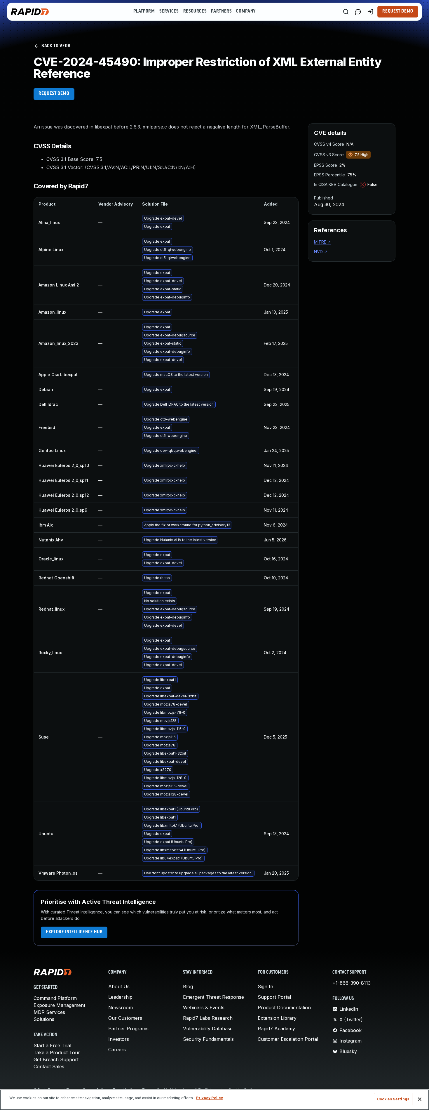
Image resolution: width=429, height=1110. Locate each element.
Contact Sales (49, 1066)
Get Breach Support (56, 1059)
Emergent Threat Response (213, 997)
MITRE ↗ (322, 241)
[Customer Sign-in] (370, 11)
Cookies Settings (393, 1099)
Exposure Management (59, 1005)
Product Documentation (284, 1007)
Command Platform (55, 998)
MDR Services (49, 1012)
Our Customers (125, 1018)
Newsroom (120, 1007)
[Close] (419, 1099)
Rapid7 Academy (276, 1028)
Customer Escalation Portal (288, 1039)
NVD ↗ (320, 251)
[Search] (346, 11)
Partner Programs (128, 1028)
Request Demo (397, 11)
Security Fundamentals (208, 1039)
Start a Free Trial (52, 1045)
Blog (188, 986)
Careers (117, 1049)
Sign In (265, 986)
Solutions (44, 1019)
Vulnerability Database (208, 1028)
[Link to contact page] (358, 11)
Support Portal (274, 997)
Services (168, 11)
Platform (144, 11)
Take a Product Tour (57, 1052)
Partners (221, 11)
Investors (118, 1039)
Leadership (120, 997)
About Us (119, 986)
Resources (195, 11)
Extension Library (277, 1018)
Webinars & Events (203, 1007)
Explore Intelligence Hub (74, 932)
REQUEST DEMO (54, 93)
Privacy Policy (209, 1098)
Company (246, 11)
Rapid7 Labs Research (208, 1018)
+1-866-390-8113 (351, 983)
